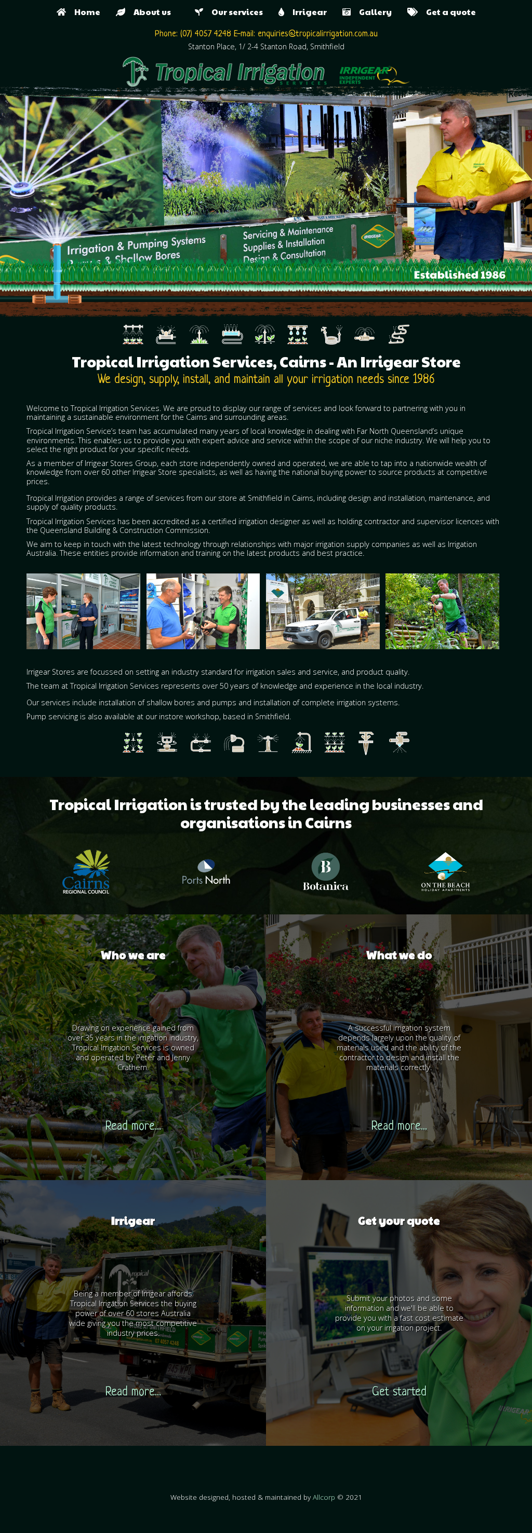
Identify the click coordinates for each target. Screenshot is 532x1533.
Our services (233, 12)
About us (152, 12)
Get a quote (447, 12)
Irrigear (305, 12)
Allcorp (324, 1497)
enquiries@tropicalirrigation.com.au (318, 34)
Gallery (371, 12)
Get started (399, 1392)
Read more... (133, 1126)
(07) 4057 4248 (205, 34)
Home (83, 12)
